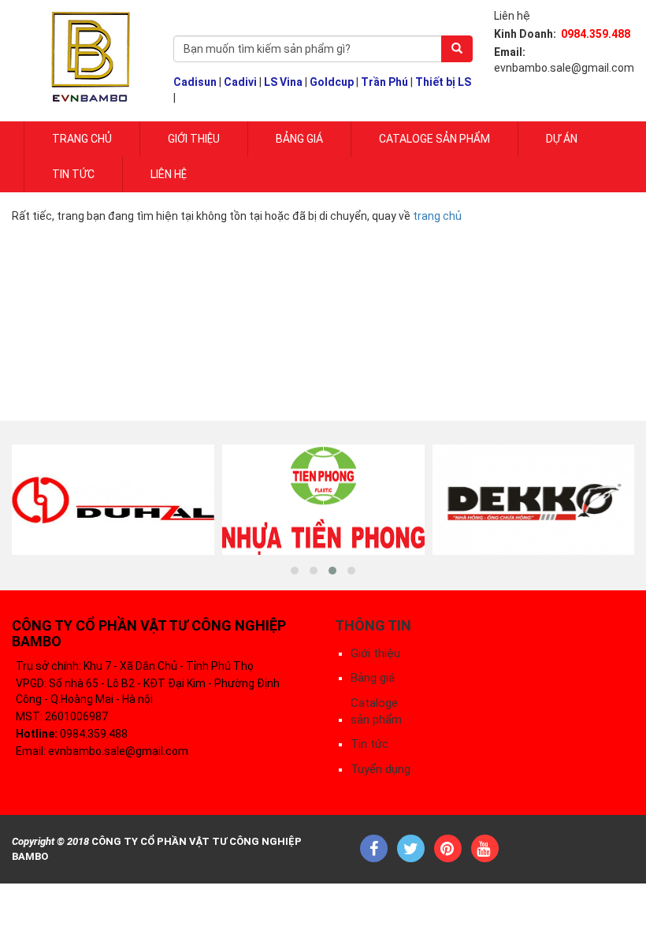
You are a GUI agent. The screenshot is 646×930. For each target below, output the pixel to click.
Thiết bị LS (443, 82)
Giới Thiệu (194, 138)
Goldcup (332, 82)
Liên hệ (168, 174)
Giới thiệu (375, 653)
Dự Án (561, 138)
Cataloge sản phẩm (434, 138)
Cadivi (240, 82)
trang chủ (437, 216)
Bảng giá (299, 138)
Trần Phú (384, 82)
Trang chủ (82, 138)
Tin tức (73, 174)
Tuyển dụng (380, 769)
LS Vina (283, 82)
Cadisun (195, 82)
